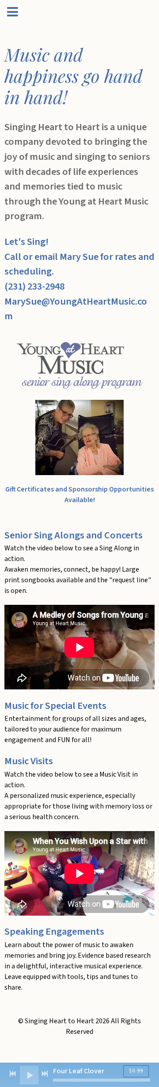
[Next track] (45, 1074)
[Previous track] (13, 1074)
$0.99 (136, 1071)
